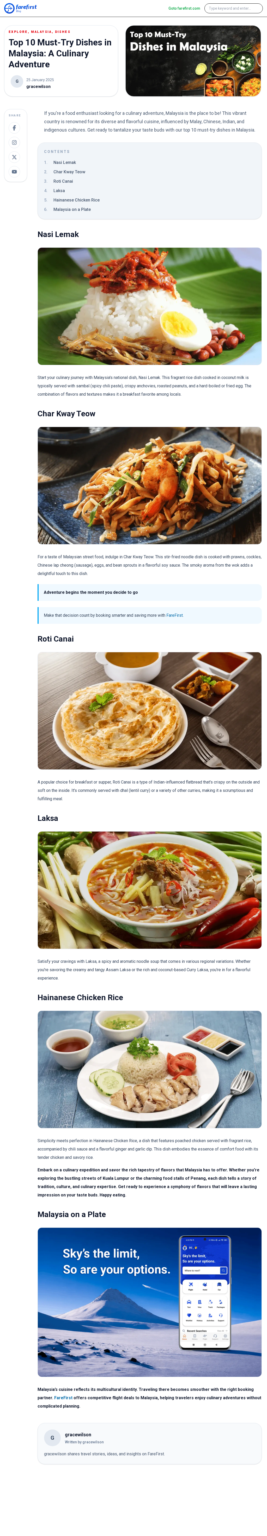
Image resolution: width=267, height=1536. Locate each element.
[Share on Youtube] (14, 171)
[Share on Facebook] (14, 128)
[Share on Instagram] (14, 142)
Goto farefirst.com (184, 8)
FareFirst (174, 615)
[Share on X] (14, 157)
